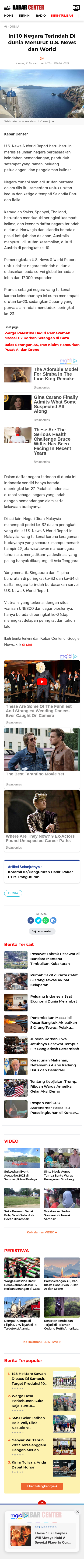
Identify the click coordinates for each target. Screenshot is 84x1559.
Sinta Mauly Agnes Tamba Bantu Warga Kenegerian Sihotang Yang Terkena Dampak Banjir (60, 1175)
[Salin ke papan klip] (53, 920)
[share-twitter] (38, 920)
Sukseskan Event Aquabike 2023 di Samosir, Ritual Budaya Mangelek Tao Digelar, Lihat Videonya (20, 1175)
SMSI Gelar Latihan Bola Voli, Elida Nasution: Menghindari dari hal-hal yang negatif (29, 1423)
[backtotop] (42, 1504)
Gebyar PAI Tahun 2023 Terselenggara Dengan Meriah (29, 1445)
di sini (27, 645)
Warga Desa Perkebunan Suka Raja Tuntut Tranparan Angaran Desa (29, 1401)
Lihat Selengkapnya (41, 1486)
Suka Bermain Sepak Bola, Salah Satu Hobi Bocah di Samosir (19, 1215)
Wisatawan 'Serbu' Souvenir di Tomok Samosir (57, 1215)
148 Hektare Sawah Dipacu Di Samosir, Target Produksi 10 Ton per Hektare (29, 1378)
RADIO (41, 15)
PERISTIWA (16, 1250)
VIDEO (11, 1141)
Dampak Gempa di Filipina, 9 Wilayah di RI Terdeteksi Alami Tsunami (20, 1325)
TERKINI (25, 15)
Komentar (44, 931)
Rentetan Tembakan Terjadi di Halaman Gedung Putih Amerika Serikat (60, 1325)
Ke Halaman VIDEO (41, 1232)
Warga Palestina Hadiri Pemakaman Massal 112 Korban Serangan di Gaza (22, 1285)
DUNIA (13, 893)
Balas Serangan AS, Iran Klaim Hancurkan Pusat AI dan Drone (61, 1285)
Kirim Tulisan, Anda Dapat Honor (29, 1464)
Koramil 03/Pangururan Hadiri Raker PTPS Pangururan (40, 874)
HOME (8, 15)
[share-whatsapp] (45, 920)
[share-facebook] (31, 920)
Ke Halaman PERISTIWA (41, 1342)
